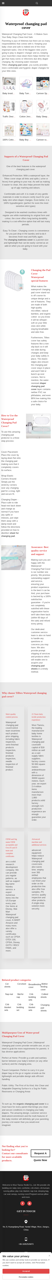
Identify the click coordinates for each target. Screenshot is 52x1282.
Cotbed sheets (44, 995)
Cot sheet (21, 984)
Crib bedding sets (32, 997)
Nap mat (9, 994)
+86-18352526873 (26, 1244)
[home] (26, 12)
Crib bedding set (20, 1007)
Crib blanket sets (7, 1007)
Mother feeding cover (44, 987)
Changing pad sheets (45, 1008)
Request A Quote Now (40, 1154)
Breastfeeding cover (33, 985)
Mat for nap (20, 995)
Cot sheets (7, 985)
